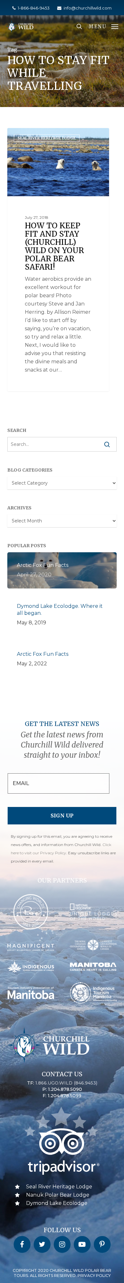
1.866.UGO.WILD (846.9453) (66, 1083)
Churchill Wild (33, 135)
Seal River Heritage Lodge (59, 1187)
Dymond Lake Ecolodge (56, 1203)
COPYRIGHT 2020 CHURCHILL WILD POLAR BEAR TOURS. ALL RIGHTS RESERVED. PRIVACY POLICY (62, 1273)
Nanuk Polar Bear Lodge (57, 1195)
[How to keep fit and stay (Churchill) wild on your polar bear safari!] (58, 260)
